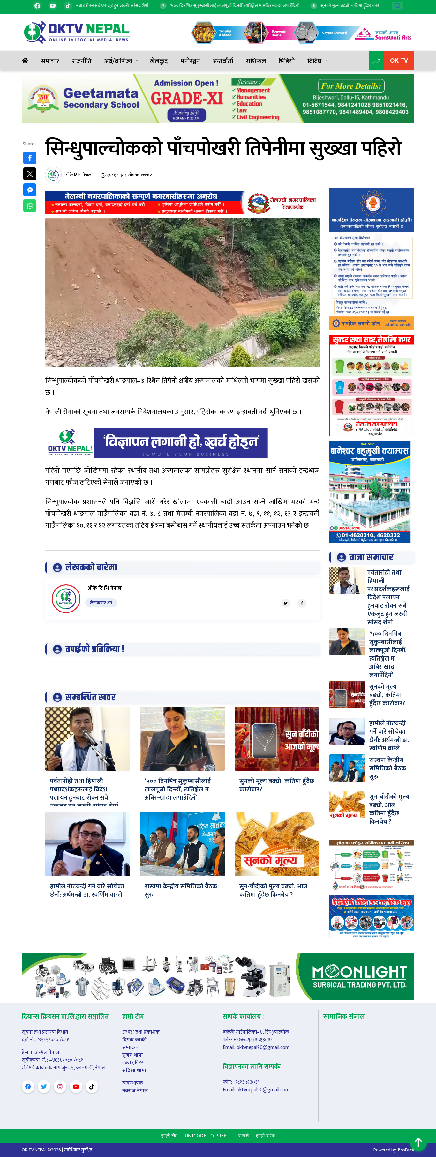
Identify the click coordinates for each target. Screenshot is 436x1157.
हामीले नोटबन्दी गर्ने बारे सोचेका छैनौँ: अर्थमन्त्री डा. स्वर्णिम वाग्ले (87, 890)
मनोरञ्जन (190, 61)
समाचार (50, 61)
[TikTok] (68, 5)
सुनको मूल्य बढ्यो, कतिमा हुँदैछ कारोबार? (276, 785)
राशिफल (256, 61)
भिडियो (287, 61)
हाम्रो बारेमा (265, 1135)
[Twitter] (286, 603)
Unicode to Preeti (208, 1135)
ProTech (406, 1149)
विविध (314, 61)
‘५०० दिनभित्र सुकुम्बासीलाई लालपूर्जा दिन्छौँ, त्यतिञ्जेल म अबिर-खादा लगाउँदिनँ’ (178, 789)
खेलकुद (159, 61)
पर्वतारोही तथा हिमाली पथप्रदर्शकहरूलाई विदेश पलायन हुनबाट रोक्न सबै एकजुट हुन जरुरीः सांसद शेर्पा (84, 794)
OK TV (399, 60)
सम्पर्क (243, 1135)
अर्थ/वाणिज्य (118, 61)
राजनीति (82, 61)
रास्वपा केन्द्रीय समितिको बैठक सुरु (181, 890)
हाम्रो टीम (169, 1135)
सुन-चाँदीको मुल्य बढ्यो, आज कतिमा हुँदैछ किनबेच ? (273, 890)
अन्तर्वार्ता (223, 61)
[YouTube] (52, 5)
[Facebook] (37, 5)
